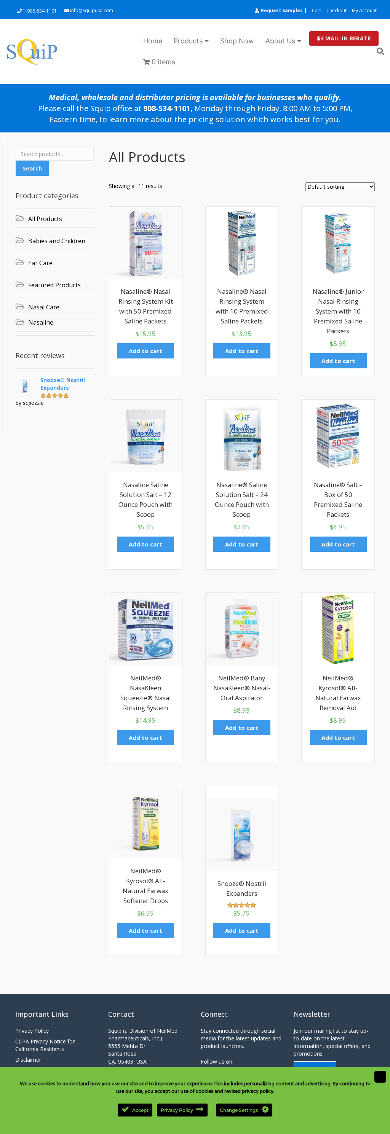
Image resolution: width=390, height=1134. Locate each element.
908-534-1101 (166, 108)
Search (32, 168)
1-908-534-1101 (39, 11)
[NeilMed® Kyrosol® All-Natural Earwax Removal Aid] (338, 628)
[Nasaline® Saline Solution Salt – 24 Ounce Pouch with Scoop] (242, 435)
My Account (364, 10)
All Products (45, 219)
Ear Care (40, 263)
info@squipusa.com (91, 10)
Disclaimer (28, 1059)
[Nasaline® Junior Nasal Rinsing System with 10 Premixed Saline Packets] (338, 242)
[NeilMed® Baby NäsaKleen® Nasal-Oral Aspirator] (242, 628)
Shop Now (237, 41)
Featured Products (54, 285)
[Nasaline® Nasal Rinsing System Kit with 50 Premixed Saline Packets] (145, 242)
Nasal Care (43, 307)
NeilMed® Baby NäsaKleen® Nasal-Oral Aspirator (241, 688)
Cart (316, 10)
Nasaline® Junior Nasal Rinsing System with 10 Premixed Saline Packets (338, 311)
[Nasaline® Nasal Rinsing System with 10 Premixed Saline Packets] (242, 242)
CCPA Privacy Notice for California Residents (45, 1045)
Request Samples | (284, 10)
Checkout (336, 10)
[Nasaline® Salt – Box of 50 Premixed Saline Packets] (338, 435)
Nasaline (40, 322)
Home (152, 41)
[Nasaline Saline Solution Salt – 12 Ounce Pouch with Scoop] (145, 435)
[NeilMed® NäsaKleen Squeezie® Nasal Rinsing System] (145, 628)
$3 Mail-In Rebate (344, 38)
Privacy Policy (32, 1030)
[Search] (377, 51)
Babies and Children (56, 241)
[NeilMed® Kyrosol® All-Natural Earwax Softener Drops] (145, 821)
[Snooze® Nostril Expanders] (242, 834)
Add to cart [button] (145, 351)
